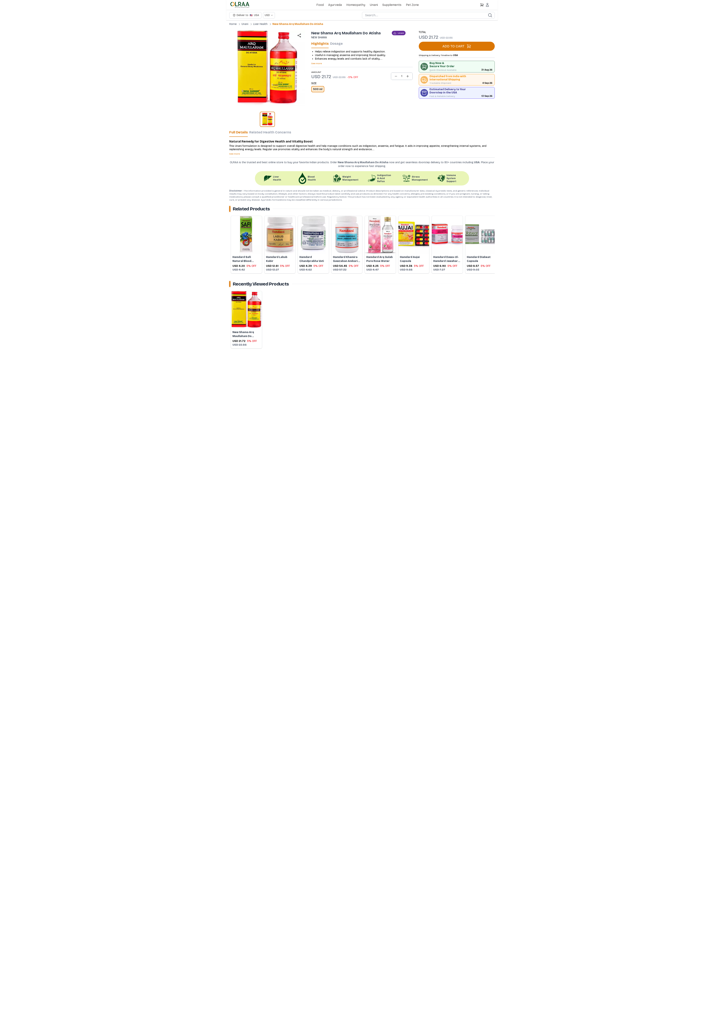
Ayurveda (335, 5)
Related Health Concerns (270, 132)
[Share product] (299, 35)
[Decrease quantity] (396, 76)
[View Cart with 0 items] (482, 5)
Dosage (336, 44)
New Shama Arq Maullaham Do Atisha (297, 24)
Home (233, 24)
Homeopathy (355, 5)
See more (316, 63)
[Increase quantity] (407, 76)
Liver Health (260, 24)
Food (320, 5)
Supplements (391, 5)
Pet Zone (412, 5)
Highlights (320, 44)
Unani (374, 5)
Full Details (238, 132)
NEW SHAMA (319, 37)
